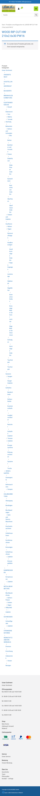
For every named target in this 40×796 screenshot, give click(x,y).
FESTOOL (9, 122)
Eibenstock (9, 112)
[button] (3, 792)
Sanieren (8, 374)
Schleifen (8, 388)
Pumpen (10, 489)
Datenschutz (14, 792)
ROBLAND (9, 607)
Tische (9, 468)
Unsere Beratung (7, 763)
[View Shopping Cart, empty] (21, 8)
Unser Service (6, 756)
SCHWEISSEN (8, 617)
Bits (10, 135)
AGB (9, 792)
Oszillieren (9, 224)
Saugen (10, 376)
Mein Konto (5, 724)
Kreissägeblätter (9, 563)
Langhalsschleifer (9, 418)
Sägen (9, 229)
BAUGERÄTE (8, 91)
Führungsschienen (9, 454)
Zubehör (10, 441)
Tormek (10, 119)
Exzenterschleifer (10, 408)
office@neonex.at (26, 1)
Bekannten (9, 126)
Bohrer (9, 140)
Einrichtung (9, 651)
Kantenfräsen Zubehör (10, 190)
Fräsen (10, 154)
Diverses (8, 646)
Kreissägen (9, 547)
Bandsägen (9, 505)
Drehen (10, 602)
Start (3, 25)
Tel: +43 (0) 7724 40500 (15, 1)
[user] (19, 9)
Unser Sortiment (7, 70)
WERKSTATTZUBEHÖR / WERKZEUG (8, 640)
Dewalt (10, 107)
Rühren (10, 226)
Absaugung (9, 501)
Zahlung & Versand (7, 726)
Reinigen (8, 665)
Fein (9, 114)
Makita (10, 117)
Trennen (10, 438)
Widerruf (4, 728)
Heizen (10, 661)
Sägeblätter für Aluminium (11, 330)
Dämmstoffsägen (10, 236)
